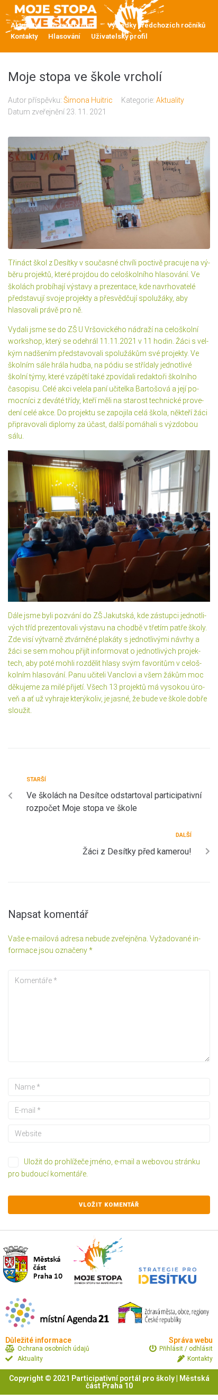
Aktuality (170, 100)
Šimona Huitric (88, 100)
